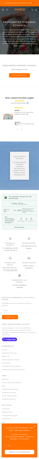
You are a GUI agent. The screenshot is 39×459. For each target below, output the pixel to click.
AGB (3, 422)
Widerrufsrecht (7, 412)
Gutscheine (6, 363)
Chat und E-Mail (11, 270)
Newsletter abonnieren (19, 452)
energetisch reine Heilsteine (12, 366)
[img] (19, 101)
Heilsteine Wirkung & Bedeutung (13, 370)
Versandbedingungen (10, 415)
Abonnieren (10, 317)
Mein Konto (6, 356)
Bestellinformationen (9, 353)
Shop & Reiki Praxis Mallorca (12, 383)
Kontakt (4, 350)
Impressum (6, 409)
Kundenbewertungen (9, 396)
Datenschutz (6, 419)
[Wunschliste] (7, 10)
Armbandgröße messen (10, 360)
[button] (18, 129)
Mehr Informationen (19, 227)
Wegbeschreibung (8, 399)
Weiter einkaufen (19, 75)
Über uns (5, 379)
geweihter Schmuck (9, 392)
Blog (3, 386)
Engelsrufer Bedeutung (10, 389)
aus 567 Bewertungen (18, 103)
